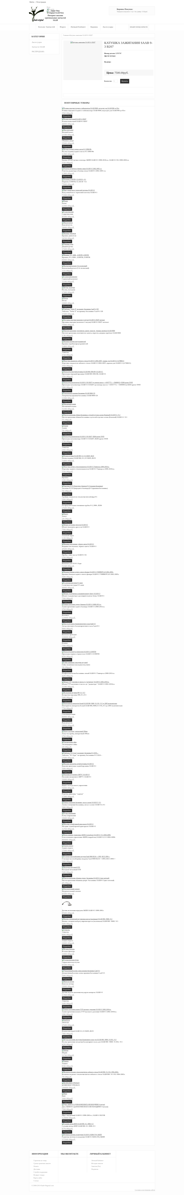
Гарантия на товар (40, 1160)
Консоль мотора (68, 984)
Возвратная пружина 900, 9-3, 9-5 (74, 695)
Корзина (94, 27)
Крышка (65, 477)
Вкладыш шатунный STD (71, 870)
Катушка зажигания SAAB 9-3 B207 (81, 35)
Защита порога (67, 848)
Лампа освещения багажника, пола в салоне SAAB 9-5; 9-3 (83, 805)
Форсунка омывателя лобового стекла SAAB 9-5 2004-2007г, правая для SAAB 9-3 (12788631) (96, 363)
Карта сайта (38, 1178)
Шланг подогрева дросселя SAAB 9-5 (75, 527)
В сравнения (136, 80)
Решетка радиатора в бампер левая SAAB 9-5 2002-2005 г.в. (84, 171)
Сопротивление (67, 214)
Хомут (64, 516)
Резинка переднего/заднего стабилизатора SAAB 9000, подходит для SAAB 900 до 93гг (93, 110)
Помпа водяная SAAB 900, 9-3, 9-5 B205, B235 (79, 458)
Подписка (94, 1169)
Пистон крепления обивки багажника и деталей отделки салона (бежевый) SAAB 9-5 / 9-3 (94, 417)
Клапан (64, 643)
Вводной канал (67, 132)
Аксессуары (108, 27)
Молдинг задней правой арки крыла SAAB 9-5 (79, 826)
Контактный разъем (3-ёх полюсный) (75, 268)
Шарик (64, 1053)
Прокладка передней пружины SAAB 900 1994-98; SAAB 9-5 (84, 374)
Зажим (64, 428)
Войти (32, 2)
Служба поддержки (40, 1172)
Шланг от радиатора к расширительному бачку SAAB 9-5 (83, 596)
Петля (64, 300)
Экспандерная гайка (69, 744)
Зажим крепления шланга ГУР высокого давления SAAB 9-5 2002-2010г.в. (89, 1012)
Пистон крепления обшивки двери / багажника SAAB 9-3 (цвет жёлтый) (88, 880)
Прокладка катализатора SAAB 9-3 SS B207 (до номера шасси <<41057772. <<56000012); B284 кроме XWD (101, 385)
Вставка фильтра (68, 951)
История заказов (97, 1163)
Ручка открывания (69, 815)
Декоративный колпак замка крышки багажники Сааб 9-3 (83, 973)
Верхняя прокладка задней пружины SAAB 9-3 (79, 766)
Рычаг (64, 203)
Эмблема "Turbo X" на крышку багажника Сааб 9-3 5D (82, 311)
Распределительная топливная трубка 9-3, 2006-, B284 (82, 505)
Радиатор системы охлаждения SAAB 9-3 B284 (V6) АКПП (83, 1137)
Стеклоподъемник (68, 714)
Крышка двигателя (69, 236)
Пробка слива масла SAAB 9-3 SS (74, 555)
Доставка (37, 1169)
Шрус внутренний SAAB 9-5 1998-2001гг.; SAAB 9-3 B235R (83, 1115)
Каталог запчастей (46, 27)
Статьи (36, 1181)
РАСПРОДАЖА (38, 52)
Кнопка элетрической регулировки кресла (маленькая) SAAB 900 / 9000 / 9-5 (90, 921)
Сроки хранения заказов (42, 1163)
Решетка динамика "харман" (73, 794)
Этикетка (65, 352)
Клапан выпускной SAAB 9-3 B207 (74, 121)
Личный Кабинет (97, 1160)
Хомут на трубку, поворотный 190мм (75, 734)
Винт (64, 1096)
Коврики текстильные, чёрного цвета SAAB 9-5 (79, 546)
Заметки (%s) (96, 1166)
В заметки (132, 80)
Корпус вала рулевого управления (74, 785)
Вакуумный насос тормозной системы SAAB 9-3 (79, 192)
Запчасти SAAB (38, 47)
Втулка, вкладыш (68, 290)
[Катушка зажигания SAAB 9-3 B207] (82, 42)
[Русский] (50, 11)
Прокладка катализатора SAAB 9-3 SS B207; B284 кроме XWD (85, 439)
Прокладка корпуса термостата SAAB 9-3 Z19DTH (80, 654)
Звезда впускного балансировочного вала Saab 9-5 (80, 626)
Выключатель (67, 225)
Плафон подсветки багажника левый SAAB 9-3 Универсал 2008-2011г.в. (88, 673)
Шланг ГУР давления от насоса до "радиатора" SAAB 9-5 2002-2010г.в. (88, 684)
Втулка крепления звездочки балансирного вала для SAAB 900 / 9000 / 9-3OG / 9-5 (92, 1042)
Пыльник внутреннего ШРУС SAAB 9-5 (76, 777)
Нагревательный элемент (71, 891)
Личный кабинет (78, 27)
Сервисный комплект (70, 279)
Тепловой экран (68, 535)
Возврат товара (39, 1175)
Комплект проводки (69, 635)
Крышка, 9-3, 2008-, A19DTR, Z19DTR (76, 257)
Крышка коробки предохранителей (75, 344)
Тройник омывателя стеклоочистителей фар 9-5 (79, 497)
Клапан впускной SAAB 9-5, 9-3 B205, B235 (78, 1031)
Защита (65, 1063)
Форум (63, 27)
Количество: (108, 81)
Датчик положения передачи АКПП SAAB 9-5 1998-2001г (83, 910)
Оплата (36, 1166)
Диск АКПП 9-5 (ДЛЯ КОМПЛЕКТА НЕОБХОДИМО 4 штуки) (85, 1107)
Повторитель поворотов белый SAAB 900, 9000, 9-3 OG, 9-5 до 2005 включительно (92, 706)
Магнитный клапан (69, 406)
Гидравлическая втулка (71, 962)
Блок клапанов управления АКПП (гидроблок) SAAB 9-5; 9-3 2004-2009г (88, 837)
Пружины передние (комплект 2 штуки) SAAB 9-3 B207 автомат (85, 322)
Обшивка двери (68, 141)
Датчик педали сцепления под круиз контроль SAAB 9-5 (82, 992)
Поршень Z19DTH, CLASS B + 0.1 (74, 182)
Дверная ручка (67, 246)
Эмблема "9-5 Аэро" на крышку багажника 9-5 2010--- (82, 755)
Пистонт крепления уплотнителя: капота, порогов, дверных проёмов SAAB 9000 (91, 333)
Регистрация (41, 2)
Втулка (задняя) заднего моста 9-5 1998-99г (78, 151)
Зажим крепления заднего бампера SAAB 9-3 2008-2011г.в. (83, 607)
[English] (50, 9)
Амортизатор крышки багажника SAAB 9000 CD (80, 395)
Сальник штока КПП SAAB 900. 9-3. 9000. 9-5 (78, 1126)
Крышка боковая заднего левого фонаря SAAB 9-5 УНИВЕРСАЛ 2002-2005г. (90, 574)
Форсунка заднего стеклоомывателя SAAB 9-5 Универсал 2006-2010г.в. (88, 469)
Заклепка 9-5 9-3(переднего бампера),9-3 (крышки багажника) (85, 488)
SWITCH (65, 1022)
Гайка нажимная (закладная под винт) (76, 665)
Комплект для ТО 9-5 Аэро (71, 563)
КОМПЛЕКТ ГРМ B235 (71, 1085)
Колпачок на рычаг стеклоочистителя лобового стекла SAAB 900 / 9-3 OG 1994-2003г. (93, 1074)
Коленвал (65, 615)
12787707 (118, 53)
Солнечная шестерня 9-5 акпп (73, 585)
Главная (33, 27)
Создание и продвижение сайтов (145, 1190)
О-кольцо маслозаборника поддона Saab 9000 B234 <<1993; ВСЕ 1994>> (88, 859)
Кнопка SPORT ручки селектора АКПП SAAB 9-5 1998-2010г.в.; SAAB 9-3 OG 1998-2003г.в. (95, 160)
